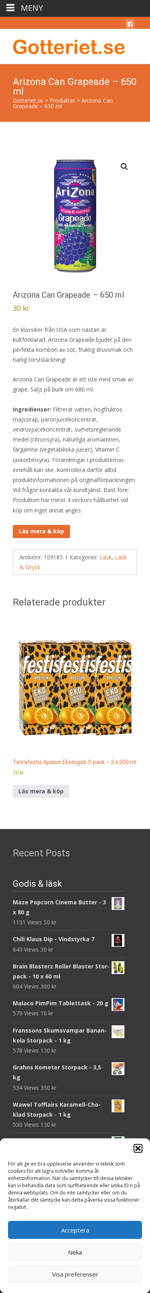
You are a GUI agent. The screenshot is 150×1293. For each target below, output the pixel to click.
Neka (75, 1252)
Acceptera (75, 1230)
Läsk (106, 557)
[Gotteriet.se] (62, 45)
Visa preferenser (75, 1274)
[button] (138, 1148)
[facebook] (130, 25)
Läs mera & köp (41, 531)
